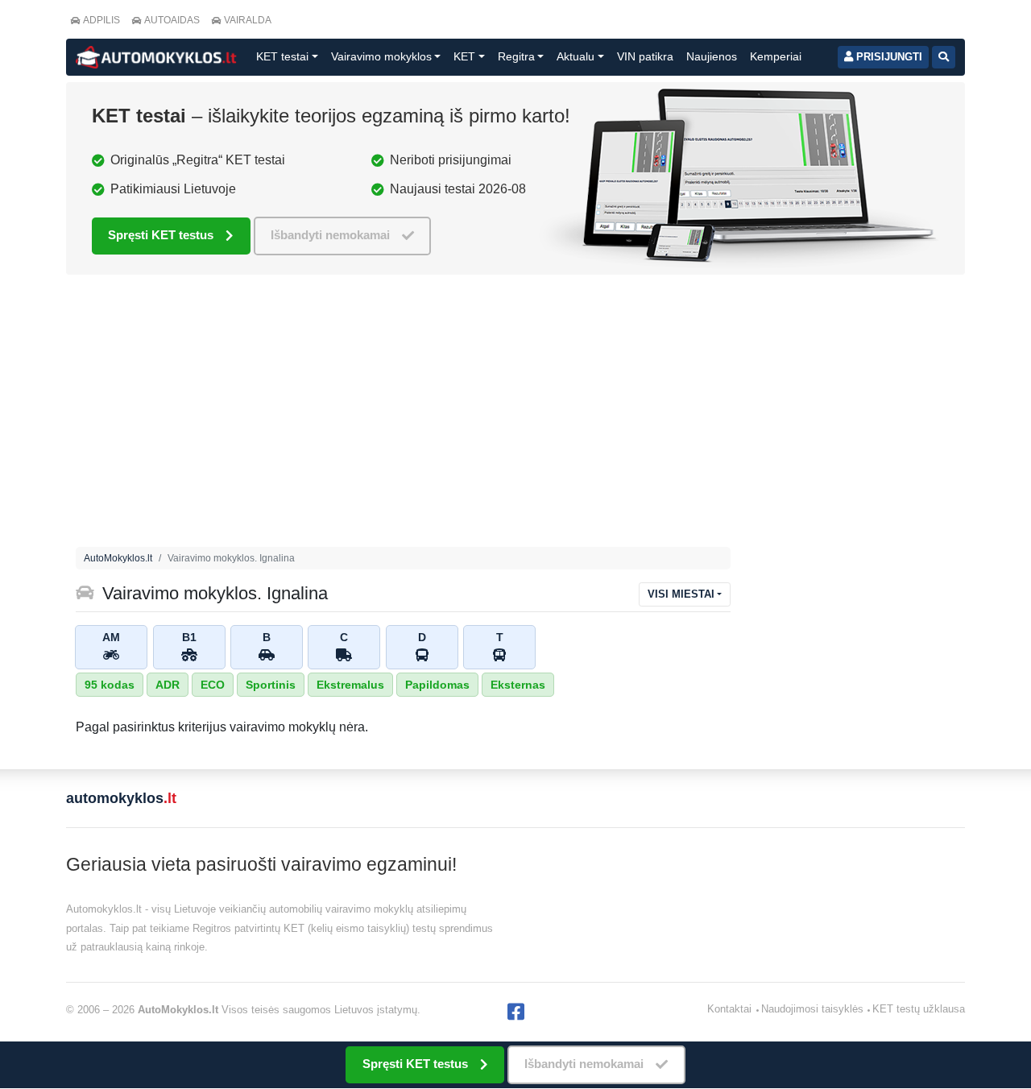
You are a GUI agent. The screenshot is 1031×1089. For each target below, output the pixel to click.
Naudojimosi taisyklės (812, 1009)
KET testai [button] (282, 56)
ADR (167, 684)
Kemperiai (775, 56)
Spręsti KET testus (160, 235)
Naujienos (711, 56)
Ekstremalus (350, 684)
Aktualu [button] (575, 56)
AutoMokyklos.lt (118, 558)
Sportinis (271, 684)
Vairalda (247, 20)
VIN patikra (645, 56)
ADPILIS (101, 20)
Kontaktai (729, 1009)
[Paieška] (943, 57)
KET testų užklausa (918, 1009)
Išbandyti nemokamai (330, 235)
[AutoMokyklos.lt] (156, 57)
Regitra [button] (516, 56)
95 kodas (110, 684)
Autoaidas (172, 20)
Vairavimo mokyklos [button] (381, 56)
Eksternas (518, 684)
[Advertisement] (403, 415)
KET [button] (464, 56)
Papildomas (437, 684)
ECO (213, 684)
